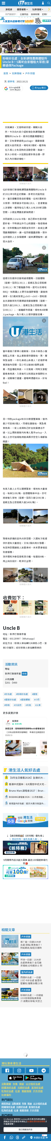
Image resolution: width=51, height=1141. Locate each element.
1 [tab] (19, 17)
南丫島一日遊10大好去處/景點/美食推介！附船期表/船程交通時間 (31, 946)
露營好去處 (10, 699)
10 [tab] (27, 20)
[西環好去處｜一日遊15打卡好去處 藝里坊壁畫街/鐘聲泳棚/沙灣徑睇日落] (10, 982)
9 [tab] (24, 20)
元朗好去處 (24, 1087)
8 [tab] (22, 20)
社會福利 (6, 1094)
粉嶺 (24, 673)
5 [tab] (30, 17)
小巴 (37, 699)
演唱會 (8, 9)
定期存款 (46, 14)
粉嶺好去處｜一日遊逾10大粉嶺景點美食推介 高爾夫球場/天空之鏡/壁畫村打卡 (31, 999)
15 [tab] (27, 24)
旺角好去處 (7, 1091)
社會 (17, 1091)
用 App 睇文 (40, 87)
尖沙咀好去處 (33, 1084)
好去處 (8, 694)
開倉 (21, 1084)
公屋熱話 (24, 14)
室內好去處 (27, 972)
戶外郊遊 (30, 73)
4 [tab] (27, 17)
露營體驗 (25, 699)
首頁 (5, 73)
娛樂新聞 (35, 14)
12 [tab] (33, 20)
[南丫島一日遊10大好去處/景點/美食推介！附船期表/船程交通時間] (10, 946)
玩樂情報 (17, 73)
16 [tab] (30, 24)
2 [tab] (22, 17)
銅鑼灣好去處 (8, 1087)
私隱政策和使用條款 (36, 1121)
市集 (15, 1084)
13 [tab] (22, 24)
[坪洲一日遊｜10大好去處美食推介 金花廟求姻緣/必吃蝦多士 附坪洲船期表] (10, 964)
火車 (38, 705)
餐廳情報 (26, 1091)
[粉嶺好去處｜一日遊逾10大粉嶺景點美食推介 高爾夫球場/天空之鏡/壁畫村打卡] (10, 1000)
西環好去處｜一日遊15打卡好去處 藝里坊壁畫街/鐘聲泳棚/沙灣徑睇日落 (31, 982)
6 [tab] (33, 17)
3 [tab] (24, 17)
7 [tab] (19, 20)
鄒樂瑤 (11, 81)
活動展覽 (6, 1084)
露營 (35, 694)
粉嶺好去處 (22, 694)
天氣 (29, 705)
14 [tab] (24, 24)
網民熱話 (5, 1103)
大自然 (18, 705)
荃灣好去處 (37, 1087)
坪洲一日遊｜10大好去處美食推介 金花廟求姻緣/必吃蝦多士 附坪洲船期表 (31, 964)
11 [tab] (30, 20)
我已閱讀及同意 (25, 1129)
